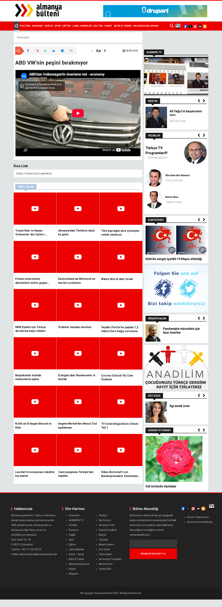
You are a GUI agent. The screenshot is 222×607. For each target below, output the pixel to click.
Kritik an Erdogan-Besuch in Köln (33, 425)
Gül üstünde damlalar (161, 486)
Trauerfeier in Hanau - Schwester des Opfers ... (31, 232)
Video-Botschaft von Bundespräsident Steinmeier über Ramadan (119, 474)
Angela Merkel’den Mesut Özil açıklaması (77, 425)
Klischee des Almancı (177, 175)
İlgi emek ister (180, 406)
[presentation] (199, 101)
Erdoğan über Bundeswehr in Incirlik (76, 377)
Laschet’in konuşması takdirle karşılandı (34, 474)
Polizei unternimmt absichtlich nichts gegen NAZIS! (31, 281)
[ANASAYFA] (16, 26)
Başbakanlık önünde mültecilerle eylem (28, 377)
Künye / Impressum (198, 517)
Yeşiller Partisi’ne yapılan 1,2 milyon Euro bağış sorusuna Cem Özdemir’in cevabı (119, 329)
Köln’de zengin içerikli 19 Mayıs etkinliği (174, 259)
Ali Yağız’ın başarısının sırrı (186, 113)
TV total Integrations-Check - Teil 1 (120, 425)
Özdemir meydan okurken (74, 327)
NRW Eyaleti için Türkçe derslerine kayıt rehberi (30, 329)
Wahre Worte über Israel (117, 279)
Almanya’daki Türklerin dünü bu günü (76, 232)
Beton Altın (171, 197)
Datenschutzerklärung (199, 522)
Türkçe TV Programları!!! (156, 150)
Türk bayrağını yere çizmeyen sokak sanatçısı (120, 232)
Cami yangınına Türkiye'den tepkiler (75, 474)
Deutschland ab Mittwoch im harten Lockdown (76, 280)
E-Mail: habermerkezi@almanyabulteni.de (34, 554)
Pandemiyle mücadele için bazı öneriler (181, 330)
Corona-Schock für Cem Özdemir (117, 377)
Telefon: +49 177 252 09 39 (26, 549)
